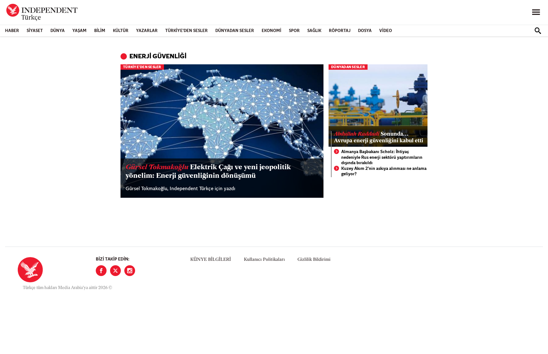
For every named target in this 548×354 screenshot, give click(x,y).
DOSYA (365, 31)
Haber (12, 31)
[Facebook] (101, 270)
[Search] (538, 30)
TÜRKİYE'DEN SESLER (186, 31)
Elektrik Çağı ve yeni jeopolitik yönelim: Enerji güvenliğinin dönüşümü (208, 171)
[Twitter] (115, 270)
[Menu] (536, 12)
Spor (294, 31)
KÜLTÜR (120, 31)
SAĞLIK (314, 31)
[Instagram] (129, 270)
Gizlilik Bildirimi (313, 259)
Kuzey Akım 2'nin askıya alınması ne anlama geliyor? (384, 171)
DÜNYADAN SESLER (234, 31)
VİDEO (385, 31)
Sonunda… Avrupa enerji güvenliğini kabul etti (378, 137)
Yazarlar (147, 31)
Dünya (57, 31)
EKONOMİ (271, 31)
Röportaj (339, 31)
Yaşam (79, 31)
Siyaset (35, 31)
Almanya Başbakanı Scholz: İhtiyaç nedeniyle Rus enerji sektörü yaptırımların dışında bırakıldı (381, 157)
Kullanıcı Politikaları (264, 259)
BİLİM (99, 31)
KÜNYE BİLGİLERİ (210, 259)
